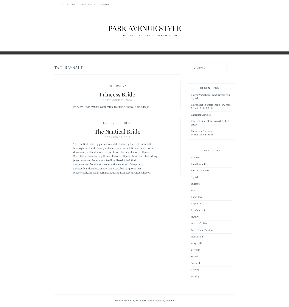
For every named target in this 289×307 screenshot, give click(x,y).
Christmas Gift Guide (201, 115)
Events (194, 190)
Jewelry (194, 217)
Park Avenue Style (144, 28)
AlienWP (169, 300)
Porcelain (195, 250)
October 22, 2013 (117, 137)
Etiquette (195, 184)
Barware (195, 157)
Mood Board (197, 237)
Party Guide (196, 243)
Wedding (195, 276)
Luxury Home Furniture (202, 230)
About (105, 4)
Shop (64, 4)
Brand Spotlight (198, 164)
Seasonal (195, 263)
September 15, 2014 (117, 100)
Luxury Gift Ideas (117, 123)
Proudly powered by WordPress (130, 300)
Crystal (194, 177)
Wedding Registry (84, 4)
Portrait (194, 256)
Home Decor (197, 197)
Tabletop (195, 269)
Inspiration (117, 85)
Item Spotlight (198, 210)
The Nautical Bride (117, 131)
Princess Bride (117, 94)
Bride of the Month (200, 170)
